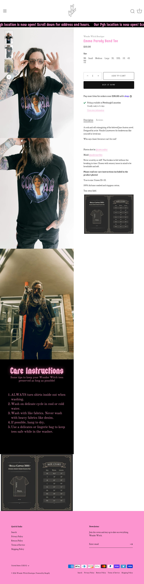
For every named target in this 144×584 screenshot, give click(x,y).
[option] (8, 37)
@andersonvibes (95, 155)
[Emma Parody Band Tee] (8, 37)
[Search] (132, 11)
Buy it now (108, 85)
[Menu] (5, 11)
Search (14, 532)
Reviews (99, 120)
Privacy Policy (17, 536)
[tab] (90, 120)
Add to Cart (119, 76)
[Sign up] (131, 544)
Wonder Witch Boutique (94, 36)
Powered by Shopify (43, 573)
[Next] (9, 77)
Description (88, 120)
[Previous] (9, 26)
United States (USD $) (19, 566)
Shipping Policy (17, 549)
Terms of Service (18, 545)
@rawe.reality (101, 149)
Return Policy (17, 540)
